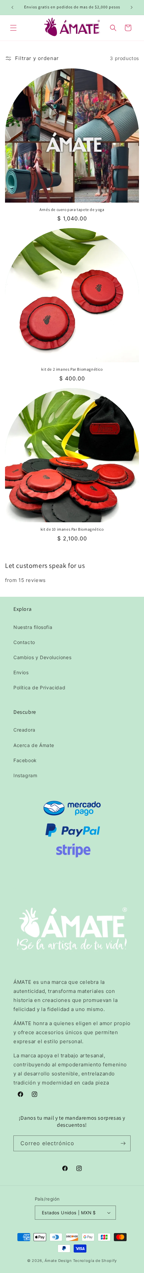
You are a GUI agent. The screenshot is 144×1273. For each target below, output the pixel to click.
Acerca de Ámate (33, 745)
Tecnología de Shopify (95, 1260)
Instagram (25, 775)
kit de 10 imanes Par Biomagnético (72, 529)
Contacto (24, 642)
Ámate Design (58, 1260)
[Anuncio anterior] (12, 7)
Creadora (24, 730)
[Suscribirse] (123, 1143)
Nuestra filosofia (32, 627)
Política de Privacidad (39, 687)
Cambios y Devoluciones (42, 657)
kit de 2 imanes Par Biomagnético (71, 369)
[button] (13, 27)
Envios (21, 672)
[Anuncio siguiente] (131, 7)
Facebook (25, 760)
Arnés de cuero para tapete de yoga (72, 209)
